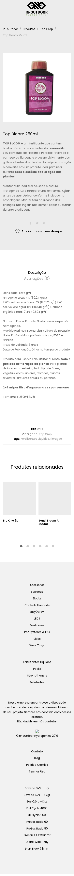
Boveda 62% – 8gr (37, 788)
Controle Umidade (37, 605)
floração (56, 439)
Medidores (37, 625)
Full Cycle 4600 (37, 808)
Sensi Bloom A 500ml (48, 522)
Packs (37, 669)
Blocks (37, 598)
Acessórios (37, 585)
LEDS (37, 618)
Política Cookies (37, 765)
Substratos (37, 682)
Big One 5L (10, 521)
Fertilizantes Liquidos (37, 662)
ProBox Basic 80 (37, 829)
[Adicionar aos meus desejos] (34, 520)
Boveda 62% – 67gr (37, 795)
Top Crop (45, 434)
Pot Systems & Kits (37, 632)
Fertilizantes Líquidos (35, 439)
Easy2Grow (37, 612)
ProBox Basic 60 (37, 822)
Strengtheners (37, 676)
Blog (37, 758)
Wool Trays (37, 645)
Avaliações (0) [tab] (37, 278)
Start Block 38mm (37, 849)
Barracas (37, 592)
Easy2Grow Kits (37, 801)
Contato (37, 751)
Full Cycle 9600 (37, 815)
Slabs (37, 639)
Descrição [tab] (37, 272)
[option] (37, 87)
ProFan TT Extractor (37, 835)
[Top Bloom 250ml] (30, 223)
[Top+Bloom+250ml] (37, 223)
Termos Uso (37, 771)
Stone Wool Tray (37, 842)
